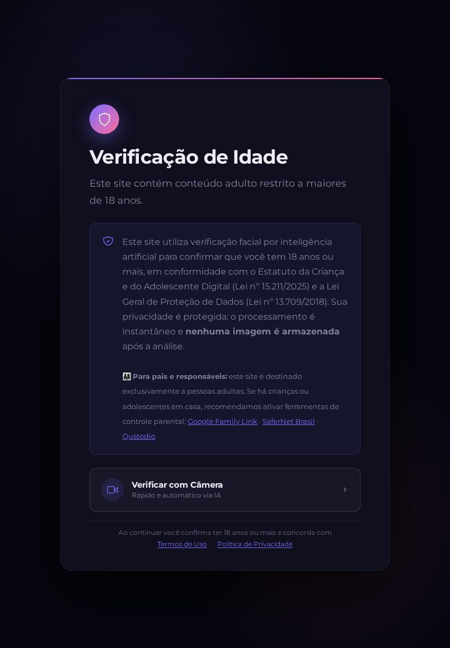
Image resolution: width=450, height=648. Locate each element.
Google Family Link (222, 421)
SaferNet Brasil (288, 421)
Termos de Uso (182, 544)
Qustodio (138, 436)
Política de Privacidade (254, 544)
